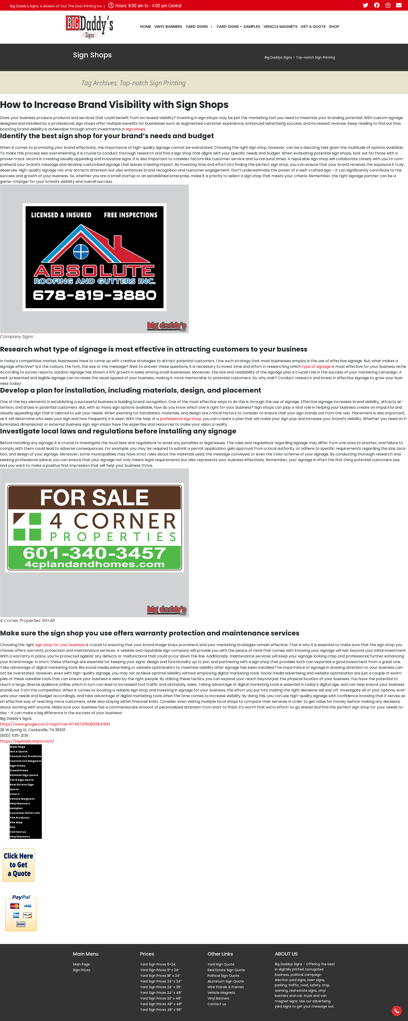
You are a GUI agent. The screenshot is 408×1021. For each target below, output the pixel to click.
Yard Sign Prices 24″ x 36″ (160, 987)
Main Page (17, 747)
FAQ (12, 827)
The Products (20, 817)
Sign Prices (18, 766)
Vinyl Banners (168, 26)
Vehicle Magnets (281, 26)
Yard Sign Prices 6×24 (158, 964)
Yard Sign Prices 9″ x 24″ (159, 970)
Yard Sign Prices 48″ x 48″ (161, 1004)
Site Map (16, 822)
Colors (15, 794)
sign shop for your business (60, 645)
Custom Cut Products (26, 756)
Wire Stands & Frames (226, 987)
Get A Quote (313, 26)
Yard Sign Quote (22, 780)
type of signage (316, 366)
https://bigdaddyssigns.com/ (27, 741)
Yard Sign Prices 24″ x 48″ (161, 992)
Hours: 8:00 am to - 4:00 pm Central (147, 5)
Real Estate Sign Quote (22, 787)
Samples (16, 808)
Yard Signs (197, 26)
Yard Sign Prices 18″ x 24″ (160, 975)
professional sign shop (180, 418)
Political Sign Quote (24, 775)
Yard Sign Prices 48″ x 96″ (161, 1009)
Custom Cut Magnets (26, 761)
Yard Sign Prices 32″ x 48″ (160, 998)
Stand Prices (19, 770)
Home (145, 26)
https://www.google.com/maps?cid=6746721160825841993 (55, 724)
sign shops (135, 129)
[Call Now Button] (397, 1011)
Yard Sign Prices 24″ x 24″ (161, 981)
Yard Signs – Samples (238, 26)
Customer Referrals (25, 813)
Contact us (18, 832)
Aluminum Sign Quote (226, 981)
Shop (334, 26)
